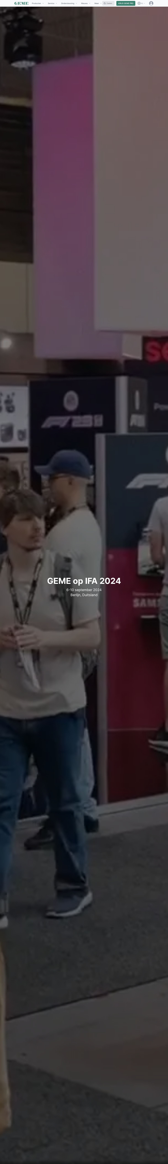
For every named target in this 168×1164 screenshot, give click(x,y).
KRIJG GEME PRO (125, 3)
